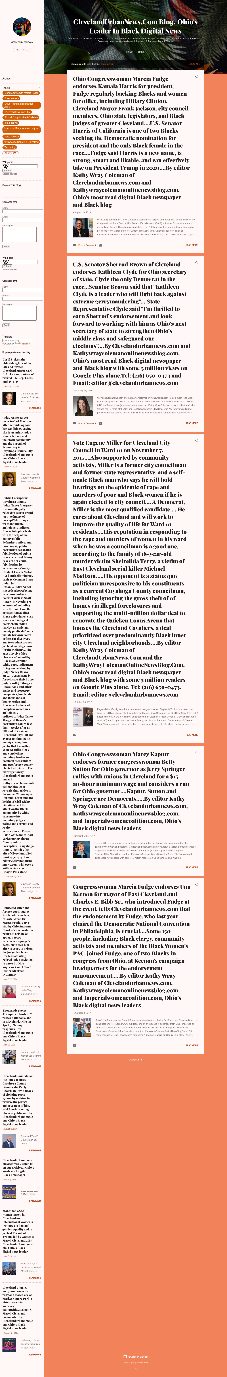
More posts (135, 1059)
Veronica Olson (142, 1363)
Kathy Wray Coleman (22, 42)
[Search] (202, 8)
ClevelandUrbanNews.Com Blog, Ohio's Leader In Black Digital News (135, 26)
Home (129, 52)
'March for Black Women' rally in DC (21, 130)
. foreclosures (11, 98)
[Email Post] (101, 246)
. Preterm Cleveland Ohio (17, 112)
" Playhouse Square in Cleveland (21, 142)
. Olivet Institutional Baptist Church (18, 105)
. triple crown (11, 122)
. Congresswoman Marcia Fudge (21, 92)
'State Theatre (11, 136)
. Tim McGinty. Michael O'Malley (21, 117)
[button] (196, 77)
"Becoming (9, 147)
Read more (192, 245)
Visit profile (22, 50)
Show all (194, 64)
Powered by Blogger (137, 1356)
